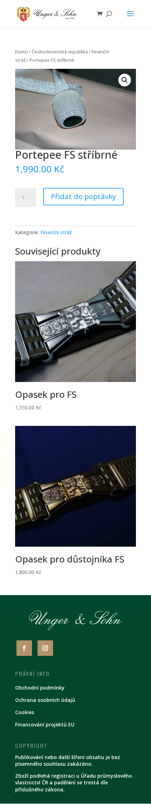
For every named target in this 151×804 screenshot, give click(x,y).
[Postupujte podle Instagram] (45, 648)
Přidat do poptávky (83, 196)
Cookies (24, 712)
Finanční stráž (56, 232)
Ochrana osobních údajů (45, 700)
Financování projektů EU (44, 724)
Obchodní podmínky (40, 687)
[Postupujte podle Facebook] (24, 648)
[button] (124, 80)
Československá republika (60, 51)
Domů (21, 51)
